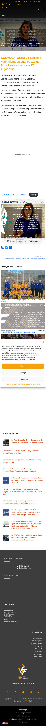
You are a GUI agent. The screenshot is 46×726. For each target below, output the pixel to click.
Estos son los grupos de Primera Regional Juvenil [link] (18, 332)
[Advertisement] (23, 405)
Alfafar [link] (7, 258)
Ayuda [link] (25, 1)
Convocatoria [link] (16, 258)
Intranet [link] (17, 1)
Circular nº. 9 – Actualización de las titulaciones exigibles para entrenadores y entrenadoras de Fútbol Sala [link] (22, 491)
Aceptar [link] (23, 366)
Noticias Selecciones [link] (23, 45)
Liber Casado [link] (25, 258)
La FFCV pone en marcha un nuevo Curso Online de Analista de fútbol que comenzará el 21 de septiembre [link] (26, 537)
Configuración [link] (23, 379)
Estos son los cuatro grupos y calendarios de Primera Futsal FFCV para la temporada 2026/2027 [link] (27, 480)
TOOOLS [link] (28, 701)
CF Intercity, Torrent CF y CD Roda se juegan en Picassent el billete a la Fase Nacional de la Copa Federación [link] (25, 512)
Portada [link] (34, 45)
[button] (42, 342)
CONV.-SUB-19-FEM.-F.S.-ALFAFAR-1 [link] (14, 195)
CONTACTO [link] (38, 651)
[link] (2, 4)
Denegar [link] (23, 373)
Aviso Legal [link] (37, 384)
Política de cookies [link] (11, 384)
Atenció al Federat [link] (34, 1)
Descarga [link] (33, 195)
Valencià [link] (18, 4)
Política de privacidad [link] (25, 384)
